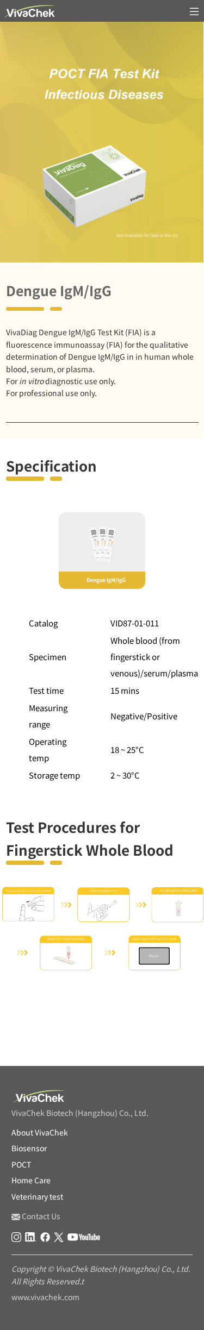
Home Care (31, 1180)
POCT (45, 1045)
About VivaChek (39, 1132)
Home (13, 1045)
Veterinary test (37, 1196)
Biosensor (29, 1148)
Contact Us (40, 1215)
